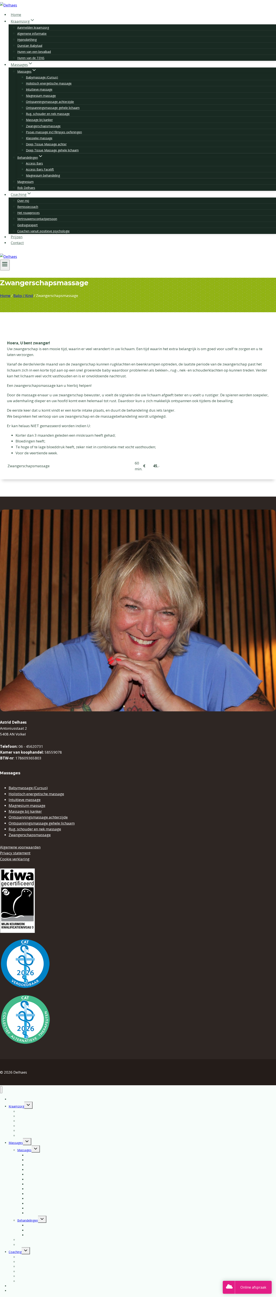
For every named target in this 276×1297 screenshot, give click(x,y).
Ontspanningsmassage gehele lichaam (53, 108)
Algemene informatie (32, 33)
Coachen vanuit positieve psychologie (43, 231)
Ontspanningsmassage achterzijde (50, 102)
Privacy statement (15, 852)
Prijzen (16, 236)
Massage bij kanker (39, 120)
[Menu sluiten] (1, 1089)
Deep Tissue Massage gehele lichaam (52, 150)
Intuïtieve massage (39, 89)
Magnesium (25, 182)
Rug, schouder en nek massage (48, 114)
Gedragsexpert (27, 225)
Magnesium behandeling (43, 175)
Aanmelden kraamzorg (33, 27)
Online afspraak (253, 1287)
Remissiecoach (27, 207)
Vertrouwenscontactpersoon (37, 219)
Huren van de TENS (30, 58)
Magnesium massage (41, 96)
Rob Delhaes (26, 188)
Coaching (15, 1252)
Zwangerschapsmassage (43, 126)
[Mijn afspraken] (230, 1287)
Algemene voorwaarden (20, 847)
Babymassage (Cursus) (42, 77)
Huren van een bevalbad (34, 52)
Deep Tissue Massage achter (46, 144)
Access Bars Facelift (40, 169)
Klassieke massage (39, 138)
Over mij (23, 201)
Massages (16, 1143)
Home (16, 14)
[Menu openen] (5, 265)
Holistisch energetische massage (49, 83)
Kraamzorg (16, 1106)
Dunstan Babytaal (29, 46)
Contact (17, 242)
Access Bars (34, 163)
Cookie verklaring (15, 858)
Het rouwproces (28, 213)
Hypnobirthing (27, 40)
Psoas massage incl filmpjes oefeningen (54, 132)
